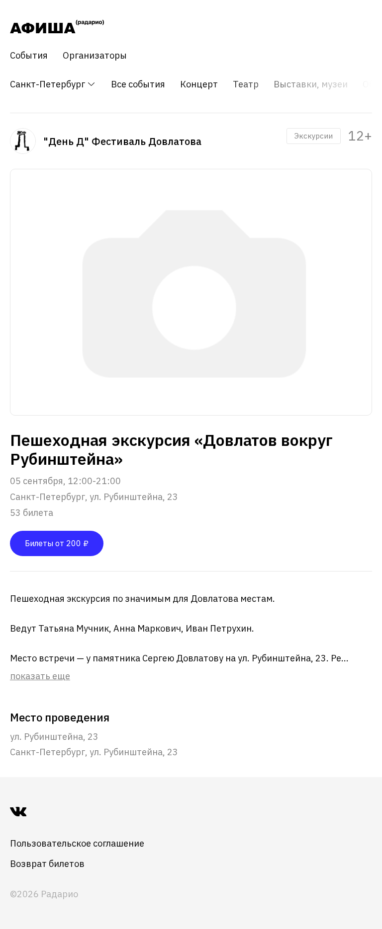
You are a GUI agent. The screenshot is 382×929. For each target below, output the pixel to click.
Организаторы (95, 55)
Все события (138, 84)
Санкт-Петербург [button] (48, 84)
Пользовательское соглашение (77, 843)
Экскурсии (313, 136)
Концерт (199, 84)
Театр (246, 84)
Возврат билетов (47, 863)
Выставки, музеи (311, 84)
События (29, 55)
